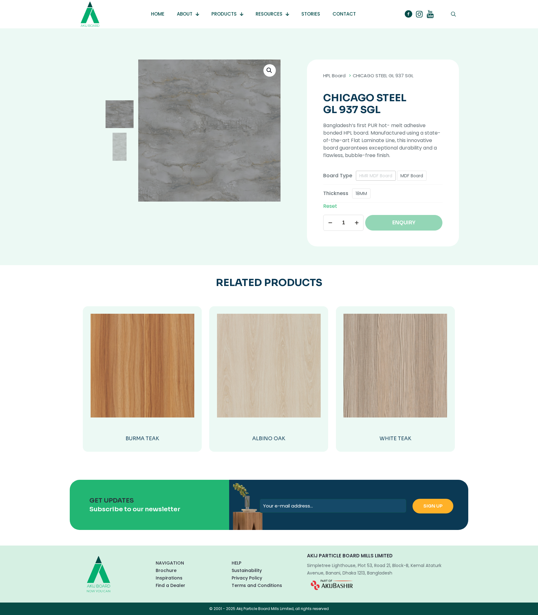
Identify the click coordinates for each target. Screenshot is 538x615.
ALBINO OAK (268, 438)
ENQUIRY (403, 222)
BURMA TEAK (142, 438)
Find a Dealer (170, 585)
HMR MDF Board (375, 176)
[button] (269, 70)
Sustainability (247, 570)
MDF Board (411, 176)
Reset (330, 206)
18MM (361, 193)
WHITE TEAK (395, 438)
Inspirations (169, 578)
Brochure (166, 570)
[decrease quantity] (330, 222)
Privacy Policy (247, 578)
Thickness (335, 193)
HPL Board (334, 76)
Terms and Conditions (257, 585)
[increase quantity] (356, 222)
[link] (332, 585)
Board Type (337, 175)
